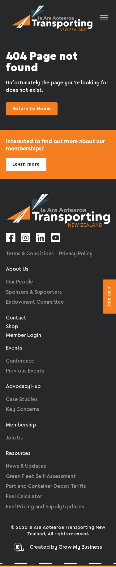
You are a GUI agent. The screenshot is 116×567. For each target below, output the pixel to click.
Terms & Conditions (30, 254)
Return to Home (31, 109)
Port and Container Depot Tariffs (46, 486)
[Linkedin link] (40, 239)
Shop (12, 326)
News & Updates (26, 466)
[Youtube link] (55, 239)
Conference (20, 361)
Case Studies (22, 399)
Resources (18, 453)
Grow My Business (80, 547)
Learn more (26, 164)
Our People (19, 282)
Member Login (23, 335)
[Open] (104, 18)
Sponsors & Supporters (34, 292)
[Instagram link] (25, 239)
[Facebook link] (10, 239)
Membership (21, 425)
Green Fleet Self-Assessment (41, 476)
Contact (16, 318)
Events (14, 348)
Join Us (14, 438)
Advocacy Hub (23, 386)
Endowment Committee (35, 302)
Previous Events (25, 371)
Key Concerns (22, 409)
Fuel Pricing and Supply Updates (45, 507)
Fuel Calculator (24, 496)
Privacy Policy (75, 254)
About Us (17, 269)
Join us (109, 298)
